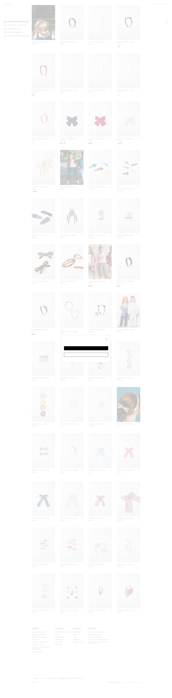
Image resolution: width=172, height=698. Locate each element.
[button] (86, 348)
